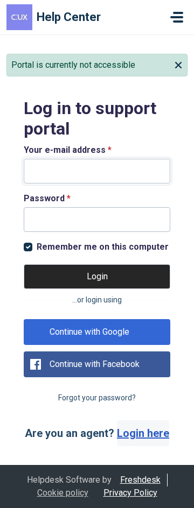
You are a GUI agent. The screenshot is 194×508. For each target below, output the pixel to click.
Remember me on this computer (103, 247)
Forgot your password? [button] (97, 397)
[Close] (178, 64)
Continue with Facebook (95, 364)
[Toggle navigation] (177, 17)
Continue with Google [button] (89, 332)
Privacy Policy (130, 493)
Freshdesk (140, 480)
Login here (143, 433)
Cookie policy (62, 493)
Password (47, 198)
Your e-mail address (68, 150)
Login (97, 276)
